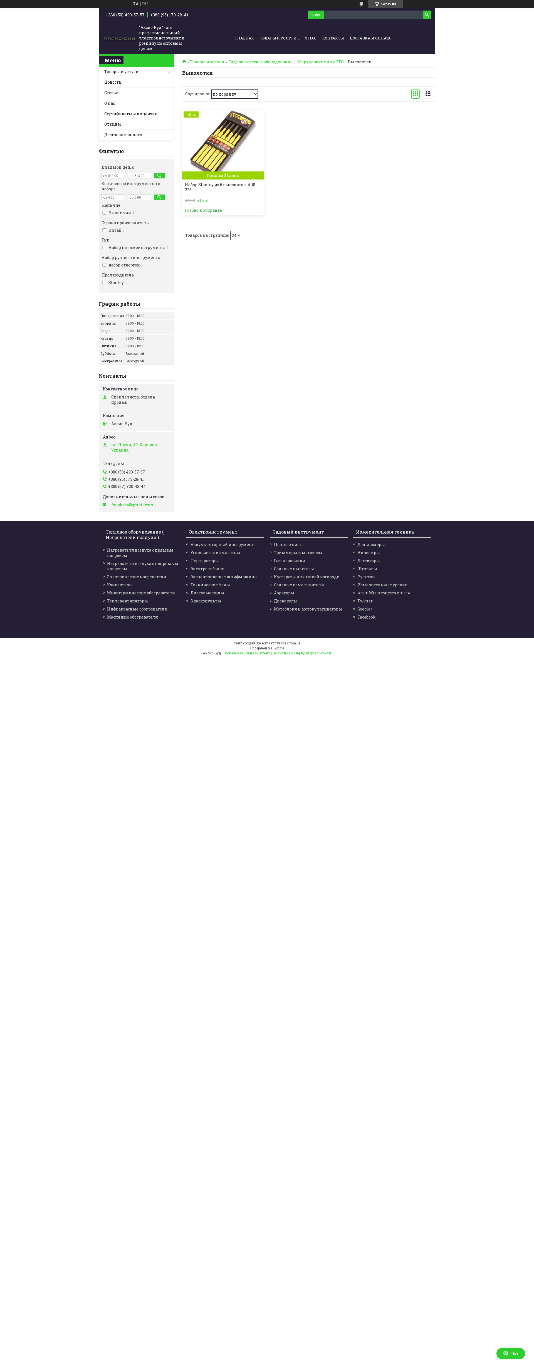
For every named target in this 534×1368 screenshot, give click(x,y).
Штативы (367, 568)
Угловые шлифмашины (215, 552)
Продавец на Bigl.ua (267, 648)
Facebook (366, 617)
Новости (113, 82)
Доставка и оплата (370, 38)
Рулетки (366, 576)
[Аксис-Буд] (119, 38)
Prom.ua (294, 643)
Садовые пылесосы (294, 568)
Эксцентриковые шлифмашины (224, 576)
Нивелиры (368, 552)
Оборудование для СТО (320, 61)
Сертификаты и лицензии (131, 113)
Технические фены (210, 584)
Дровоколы (286, 601)
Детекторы (368, 560)
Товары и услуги (278, 38)
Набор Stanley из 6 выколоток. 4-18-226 (221, 187)
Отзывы (112, 124)
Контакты (333, 38)
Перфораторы (205, 560)
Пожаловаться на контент (246, 653)
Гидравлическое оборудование (260, 61)
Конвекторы (120, 584)
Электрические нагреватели (136, 576)
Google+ (365, 609)
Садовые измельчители (299, 584)
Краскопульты (206, 601)
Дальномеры (371, 544)
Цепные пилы (289, 544)
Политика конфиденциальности (302, 653)
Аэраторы (284, 592)
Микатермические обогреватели (141, 592)
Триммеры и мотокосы (298, 552)
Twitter (365, 601)
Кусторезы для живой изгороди (307, 576)
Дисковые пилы (207, 592)
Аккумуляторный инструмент (222, 544)
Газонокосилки (289, 560)
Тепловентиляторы (127, 601)
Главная (244, 38)
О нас (311, 38)
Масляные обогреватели (132, 617)
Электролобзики (208, 568)
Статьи (111, 92)
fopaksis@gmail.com (132, 504)
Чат (514, 1353)
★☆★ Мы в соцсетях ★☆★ (384, 592)
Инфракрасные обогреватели (137, 609)
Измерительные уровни (382, 584)
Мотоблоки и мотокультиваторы (308, 609)
